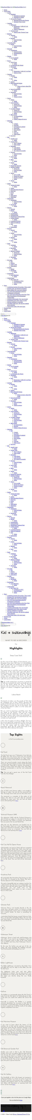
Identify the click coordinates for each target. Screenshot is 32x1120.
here (17, 800)
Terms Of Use (26, 1114)
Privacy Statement (17, 1114)
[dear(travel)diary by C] (7, 7)
